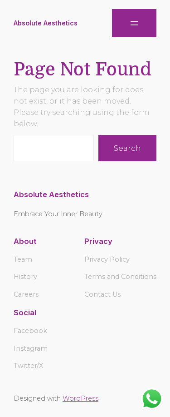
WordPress (80, 398)
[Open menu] (134, 23)
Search (127, 148)
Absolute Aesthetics (46, 23)
